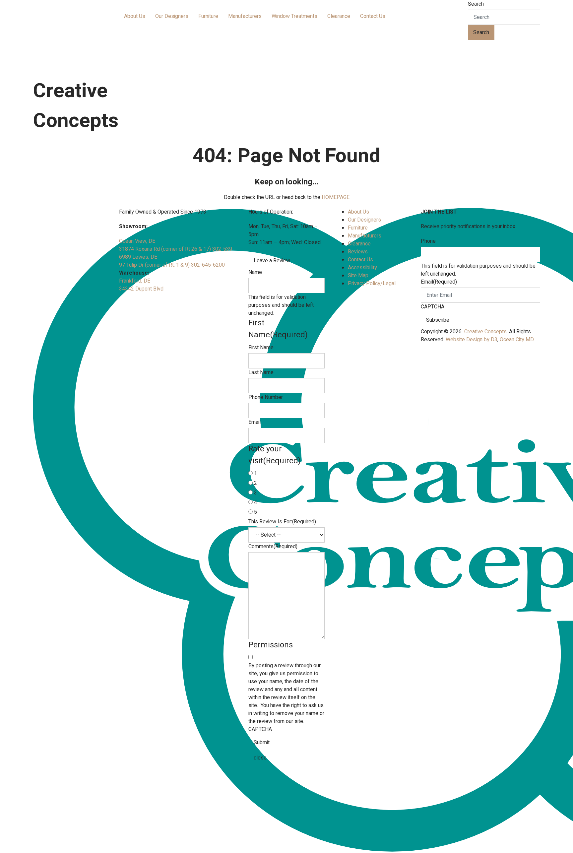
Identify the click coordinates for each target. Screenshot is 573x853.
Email (254, 422)
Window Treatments (294, 16)
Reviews (358, 252)
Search (476, 4)
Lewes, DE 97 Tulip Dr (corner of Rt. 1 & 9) (155, 261)
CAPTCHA (260, 729)
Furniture (208, 16)
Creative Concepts (485, 332)
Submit (262, 743)
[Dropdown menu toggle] (124, 27)
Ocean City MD (517, 340)
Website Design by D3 (471, 340)
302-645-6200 (208, 265)
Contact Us (372, 16)
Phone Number (265, 397)
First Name (261, 348)
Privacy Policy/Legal (372, 284)
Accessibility (362, 268)
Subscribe (437, 320)
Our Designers (171, 16)
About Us (134, 16)
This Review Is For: (282, 522)
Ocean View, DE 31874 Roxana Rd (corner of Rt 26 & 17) (165, 245)
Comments (272, 547)
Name (255, 272)
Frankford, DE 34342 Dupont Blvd (141, 285)
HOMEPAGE (336, 197)
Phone (428, 241)
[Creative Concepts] (82, 36)
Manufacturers (245, 16)
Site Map (358, 276)
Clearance (338, 16)
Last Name (261, 372)
